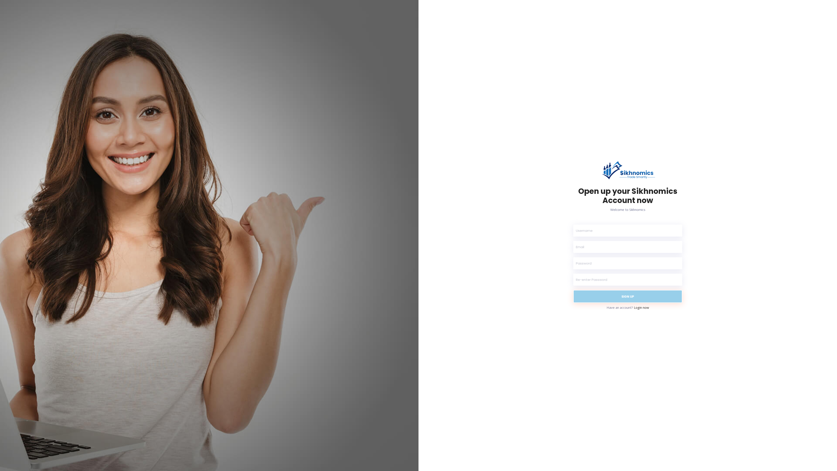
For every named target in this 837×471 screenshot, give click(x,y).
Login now (641, 307)
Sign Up (627, 296)
